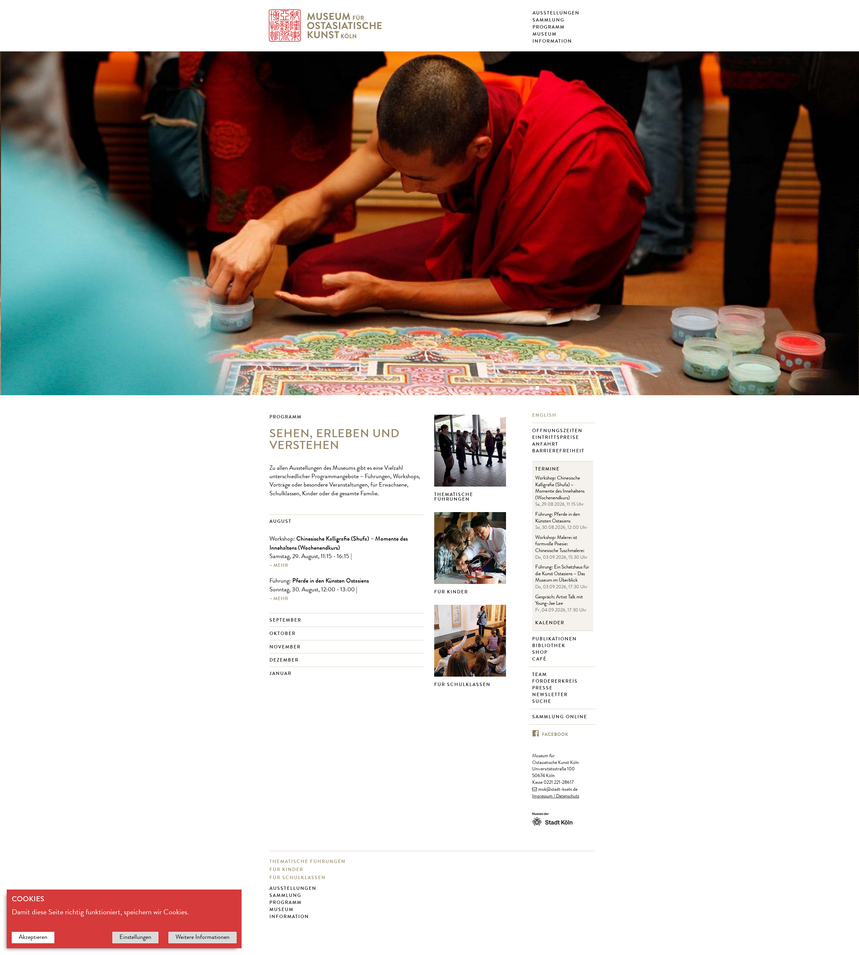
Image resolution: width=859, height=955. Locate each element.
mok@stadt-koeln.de (557, 789)
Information (552, 41)
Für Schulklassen (462, 684)
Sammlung (548, 20)
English (545, 415)
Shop (540, 652)
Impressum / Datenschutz (555, 796)
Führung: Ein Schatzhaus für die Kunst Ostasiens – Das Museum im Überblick (562, 574)
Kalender (549, 623)
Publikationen (555, 639)
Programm (549, 27)
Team (540, 674)
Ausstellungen (556, 13)
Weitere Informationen (202, 938)
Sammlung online (560, 717)
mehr (280, 565)
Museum (545, 34)
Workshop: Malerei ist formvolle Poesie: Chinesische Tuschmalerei (559, 545)
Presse (543, 688)
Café (540, 659)
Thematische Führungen (453, 496)
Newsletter (550, 694)
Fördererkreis (555, 681)
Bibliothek (549, 645)
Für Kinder (451, 592)
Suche (542, 701)
